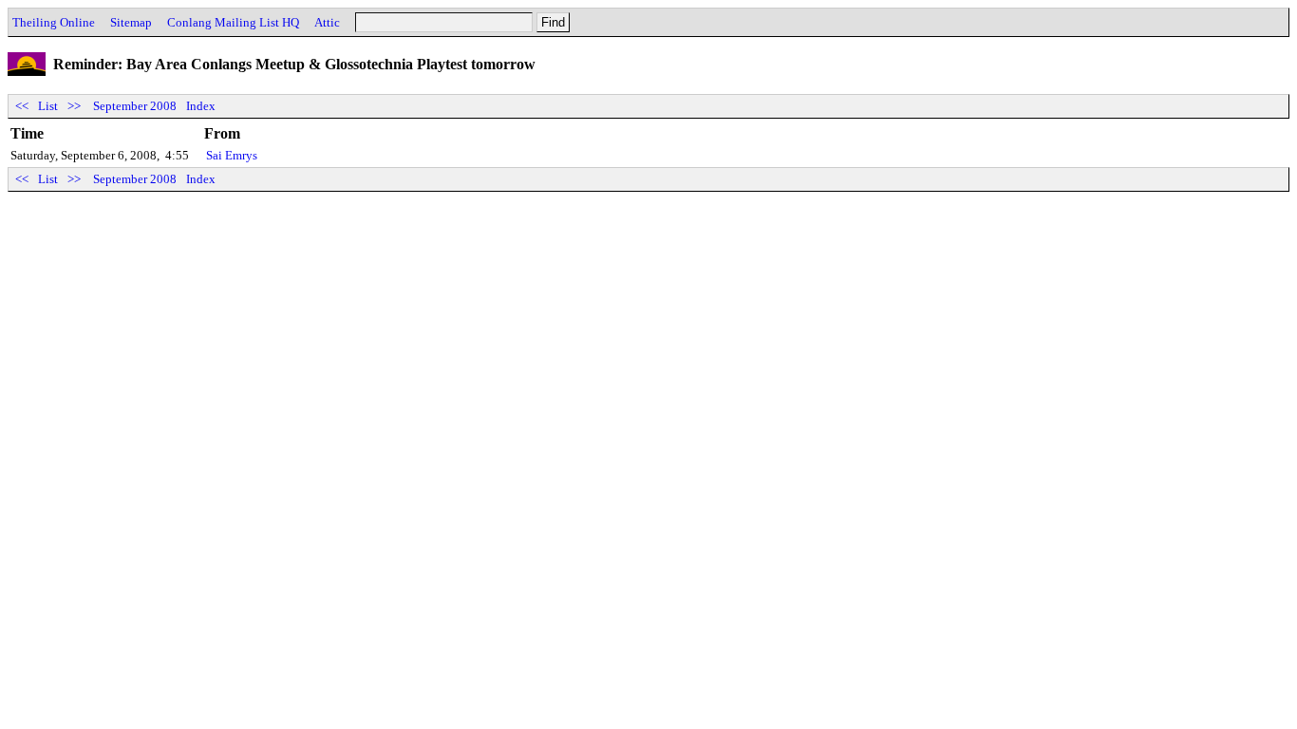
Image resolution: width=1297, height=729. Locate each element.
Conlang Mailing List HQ (233, 22)
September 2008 (135, 106)
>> (74, 106)
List (48, 106)
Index (201, 106)
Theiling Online (53, 22)
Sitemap (131, 22)
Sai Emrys (231, 155)
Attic (327, 22)
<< (21, 106)
